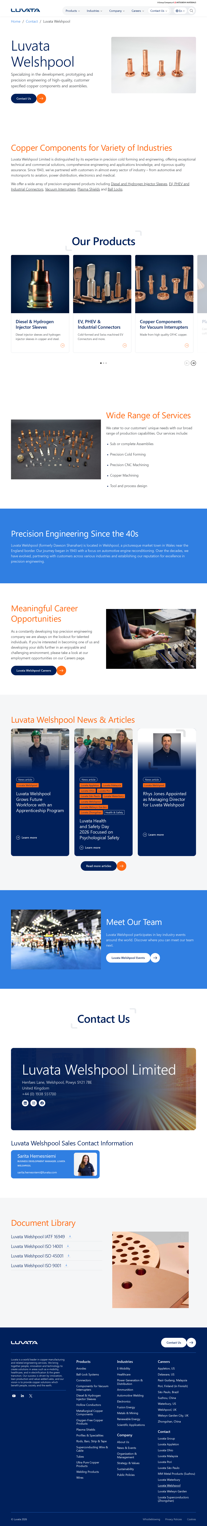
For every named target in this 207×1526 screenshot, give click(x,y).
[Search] (191, 10)
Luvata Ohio (165, 1450)
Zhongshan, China (169, 1421)
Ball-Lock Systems (87, 1374)
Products (83, 1361)
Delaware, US (166, 1374)
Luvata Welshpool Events (128, 958)
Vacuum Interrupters (60, 189)
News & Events (126, 1448)
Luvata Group (166, 1438)
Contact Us (23, 98)
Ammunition (125, 1389)
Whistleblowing (151, 1519)
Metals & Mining (127, 1413)
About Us (123, 1442)
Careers (164, 1361)
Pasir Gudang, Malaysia (172, 1380)
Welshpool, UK (167, 1409)
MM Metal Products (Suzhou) (176, 1474)
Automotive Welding (130, 1395)
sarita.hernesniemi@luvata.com (37, 1172)
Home (15, 21)
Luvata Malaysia (168, 1456)
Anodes (81, 1368)
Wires (79, 1477)
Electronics (124, 1401)
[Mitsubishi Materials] (177, 2)
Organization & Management (127, 1455)
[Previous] (187, 363)
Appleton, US (166, 1368)
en (180, 11)
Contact (32, 21)
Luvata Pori (165, 1462)
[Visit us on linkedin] (22, 1396)
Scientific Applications (131, 1425)
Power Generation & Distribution (130, 1382)
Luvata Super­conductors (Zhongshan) (173, 1499)
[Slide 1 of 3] (101, 363)
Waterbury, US (167, 1404)
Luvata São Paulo (169, 1468)
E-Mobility (123, 1368)
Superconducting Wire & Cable (92, 1449)
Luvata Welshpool (169, 1485)
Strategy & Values (128, 1463)
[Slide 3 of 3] (106, 363)
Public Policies (126, 1475)
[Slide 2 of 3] (103, 363)
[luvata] (25, 10)
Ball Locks (115, 189)
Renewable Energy (128, 1419)
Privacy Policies (173, 1519)
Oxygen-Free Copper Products (89, 1422)
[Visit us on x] (31, 1396)
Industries (125, 1361)
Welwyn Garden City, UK (173, 1415)
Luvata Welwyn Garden (172, 1491)
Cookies (191, 1519)
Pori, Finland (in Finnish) (173, 1386)
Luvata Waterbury (169, 1479)
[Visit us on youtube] (14, 1396)
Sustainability (125, 1469)
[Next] (193, 363)
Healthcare (124, 1374)
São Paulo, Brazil (168, 1392)
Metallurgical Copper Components (89, 1412)
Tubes (80, 1456)
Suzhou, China (167, 1398)
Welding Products (87, 1472)
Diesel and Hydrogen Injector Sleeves (139, 183)
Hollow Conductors (88, 1405)
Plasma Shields (88, 189)
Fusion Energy (126, 1407)
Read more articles (98, 866)
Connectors (83, 1380)
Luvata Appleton (168, 1444)
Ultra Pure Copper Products (87, 1464)
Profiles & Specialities (90, 1435)
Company (124, 1434)
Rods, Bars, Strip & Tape (91, 1441)
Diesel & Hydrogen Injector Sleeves (88, 1397)
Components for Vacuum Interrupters (92, 1387)
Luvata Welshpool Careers (33, 670)
